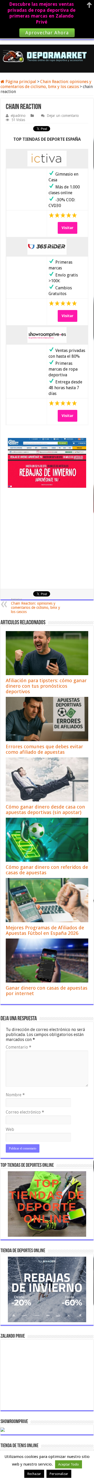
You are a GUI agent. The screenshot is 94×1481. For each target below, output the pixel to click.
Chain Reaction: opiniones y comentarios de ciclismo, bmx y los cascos (46, 84)
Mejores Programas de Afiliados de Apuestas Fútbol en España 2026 (45, 930)
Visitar (67, 228)
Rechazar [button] (34, 1474)
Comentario (18, 1047)
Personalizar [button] (59, 1474)
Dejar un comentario (63, 115)
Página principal (20, 81)
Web (10, 1129)
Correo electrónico (25, 1112)
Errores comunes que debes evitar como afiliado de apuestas (44, 749)
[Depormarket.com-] (47, 56)
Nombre (15, 1094)
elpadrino (18, 115)
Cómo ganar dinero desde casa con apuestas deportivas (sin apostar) (45, 809)
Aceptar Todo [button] (68, 1464)
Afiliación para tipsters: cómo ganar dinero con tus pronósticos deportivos (46, 686)
